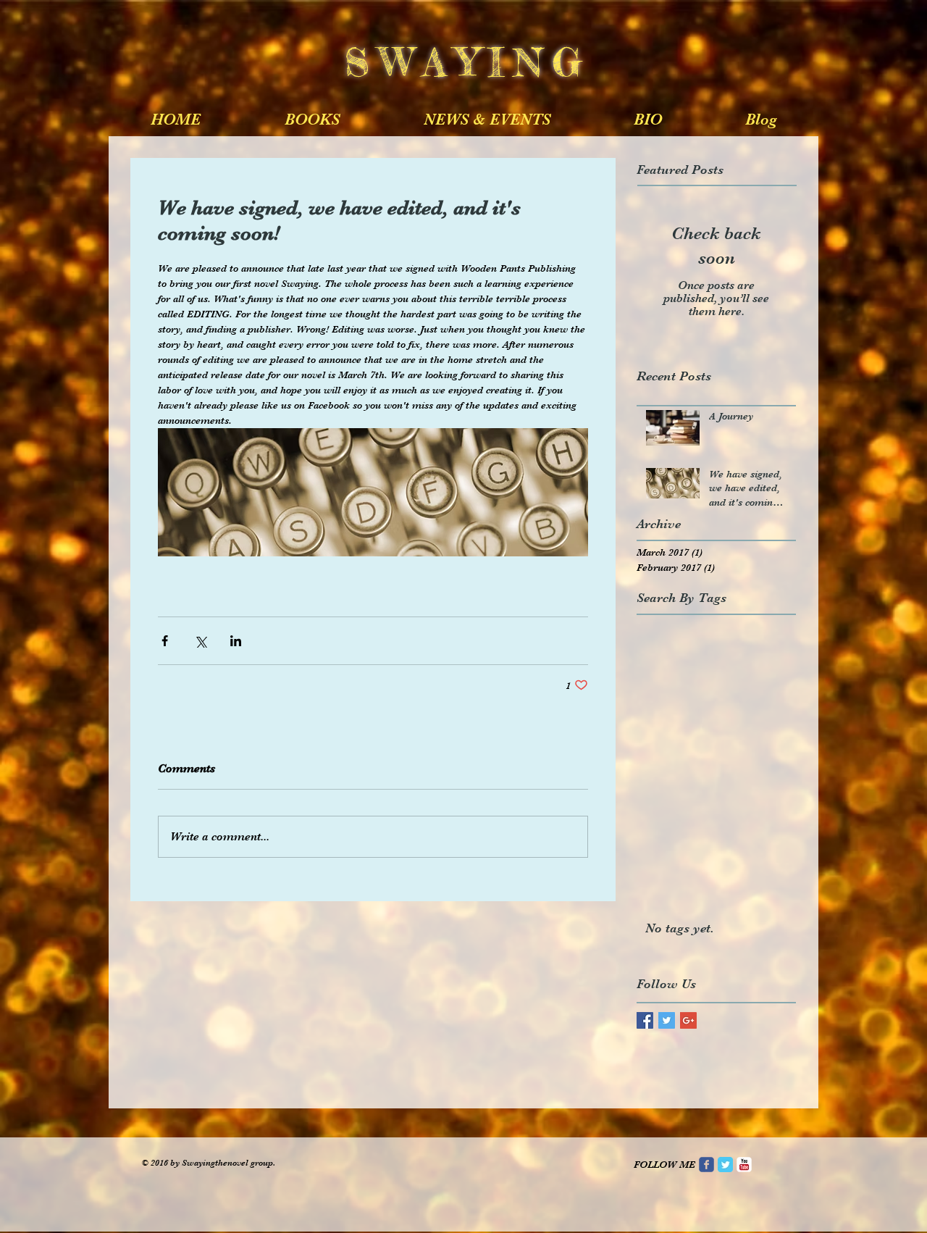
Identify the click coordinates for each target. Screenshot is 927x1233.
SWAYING (480, 61)
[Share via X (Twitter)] (200, 641)
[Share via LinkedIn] (236, 641)
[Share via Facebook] (165, 641)
